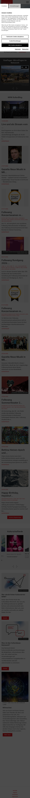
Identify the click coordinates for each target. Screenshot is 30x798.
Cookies (4, 6)
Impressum (18, 49)
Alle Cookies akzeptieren (15, 45)
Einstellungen (14, 6)
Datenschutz (25, 49)
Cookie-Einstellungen (15, 41)
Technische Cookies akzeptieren (15, 36)
